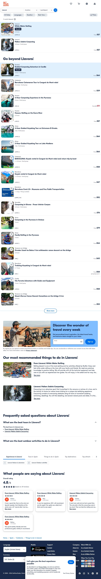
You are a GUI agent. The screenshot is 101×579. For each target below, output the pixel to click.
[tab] (14, 456)
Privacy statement (31, 350)
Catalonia (19, 538)
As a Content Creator (87, 551)
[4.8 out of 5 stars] (9, 487)
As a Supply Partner (87, 548)
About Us (76, 548)
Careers (75, 551)
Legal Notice (51, 551)
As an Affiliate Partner (88, 554)
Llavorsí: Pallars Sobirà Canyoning (16, 431)
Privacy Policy (51, 554)
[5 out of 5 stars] (18, 496)
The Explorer (75, 565)
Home (5, 538)
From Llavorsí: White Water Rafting (17, 429)
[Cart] (79, 4)
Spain (12, 538)
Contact (49, 548)
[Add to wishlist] (11, 25)
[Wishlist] (71, 4)
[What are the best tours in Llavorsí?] (96, 422)
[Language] (86, 3)
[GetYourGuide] (6, 4)
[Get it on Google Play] (38, 549)
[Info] (15, 19)
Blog (74, 554)
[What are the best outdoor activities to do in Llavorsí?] (96, 441)
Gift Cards (76, 560)
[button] (50, 29)
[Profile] (95, 4)
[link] (50, 29)
